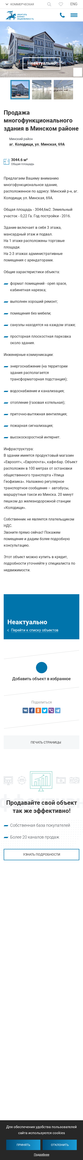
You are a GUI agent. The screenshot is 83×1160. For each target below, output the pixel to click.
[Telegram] (57, 710)
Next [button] (77, 89)
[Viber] (51, 710)
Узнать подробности (41, 854)
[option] (20, 89)
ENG (73, 4)
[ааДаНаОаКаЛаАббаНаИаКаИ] (38, 710)
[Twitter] (44, 710)
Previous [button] (5, 89)
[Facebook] (32, 710)
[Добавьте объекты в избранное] (61, 4)
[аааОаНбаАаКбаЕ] (25, 710)
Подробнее (41, 1154)
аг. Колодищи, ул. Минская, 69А (37, 144)
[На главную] (22, 15)
